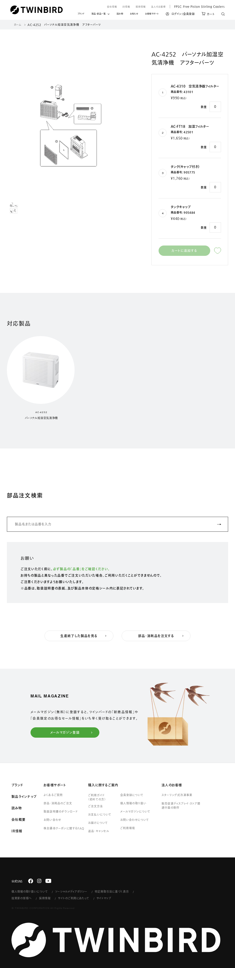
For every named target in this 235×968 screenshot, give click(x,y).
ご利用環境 (127, 828)
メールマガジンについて (135, 811)
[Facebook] (30, 881)
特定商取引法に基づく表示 (112, 891)
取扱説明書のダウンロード (61, 811)
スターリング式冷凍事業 (177, 795)
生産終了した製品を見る (78, 635)
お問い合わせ (52, 819)
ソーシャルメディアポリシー (71, 891)
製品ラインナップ (24, 796)
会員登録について (131, 795)
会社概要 (18, 819)
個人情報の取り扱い (133, 803)
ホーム (17, 24)
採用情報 (141, 7)
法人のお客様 (158, 7)
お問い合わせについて (134, 819)
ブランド (81, 14)
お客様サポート (152, 14)
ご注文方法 (95, 806)
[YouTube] (48, 881)
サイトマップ (104, 898)
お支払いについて (100, 814)
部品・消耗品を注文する (156, 635)
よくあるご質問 (53, 795)
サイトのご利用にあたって (73, 898)
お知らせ (134, 14)
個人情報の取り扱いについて (29, 891)
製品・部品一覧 (99, 14)
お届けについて (98, 822)
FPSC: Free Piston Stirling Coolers (197, 6)
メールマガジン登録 (65, 732)
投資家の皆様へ (21, 898)
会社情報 (112, 7)
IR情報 (126, 7)
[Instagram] (39, 881)
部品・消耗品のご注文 (58, 803)
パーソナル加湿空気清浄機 (41, 418)
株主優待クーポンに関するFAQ (64, 828)
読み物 (120, 14)
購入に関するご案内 (103, 785)
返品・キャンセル (98, 831)
